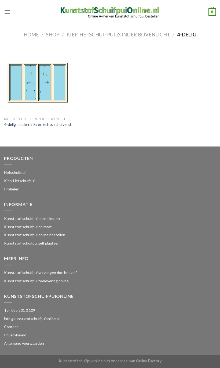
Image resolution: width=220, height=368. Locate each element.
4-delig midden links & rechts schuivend (37, 124)
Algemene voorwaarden (24, 343)
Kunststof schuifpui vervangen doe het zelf (40, 272)
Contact (11, 326)
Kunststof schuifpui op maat (28, 226)
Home (31, 34)
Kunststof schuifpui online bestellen (34, 234)
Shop (52, 34)
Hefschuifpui (14, 172)
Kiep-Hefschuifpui (19, 180)
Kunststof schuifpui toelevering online (36, 281)
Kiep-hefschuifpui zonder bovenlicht (118, 34)
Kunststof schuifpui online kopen (32, 218)
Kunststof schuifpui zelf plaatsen (32, 243)
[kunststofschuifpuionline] (110, 12)
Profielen (11, 189)
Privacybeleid (15, 335)
